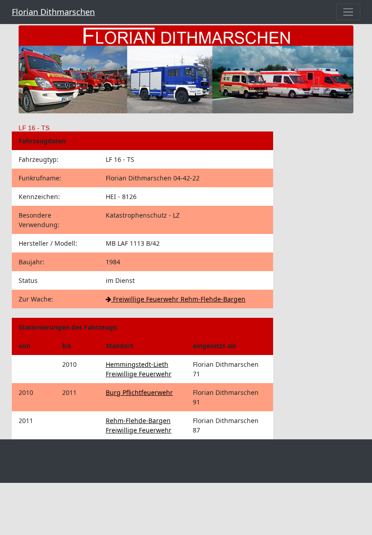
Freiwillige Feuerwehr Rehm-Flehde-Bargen (178, 299)
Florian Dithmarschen (53, 11)
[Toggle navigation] (348, 12)
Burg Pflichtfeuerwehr (139, 392)
